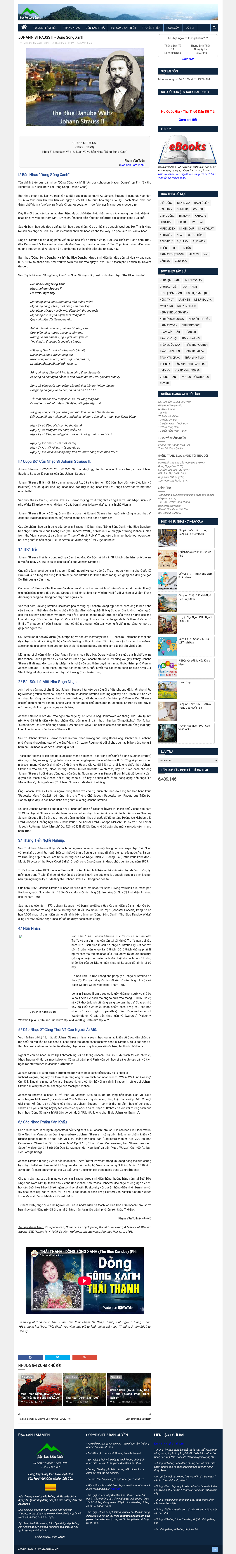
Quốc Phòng (196, 235)
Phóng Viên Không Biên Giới (174, 444)
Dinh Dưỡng (167, 215)
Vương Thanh (169, 376)
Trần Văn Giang (170, 357)
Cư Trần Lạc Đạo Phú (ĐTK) (173, 469)
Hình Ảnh (184, 215)
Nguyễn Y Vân (168, 325)
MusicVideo (167, 228)
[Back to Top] (215, 1549)
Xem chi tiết (188, 120)
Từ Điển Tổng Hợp (168, 427)
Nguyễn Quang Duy (172, 318)
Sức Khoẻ (199, 241)
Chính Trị (183, 209)
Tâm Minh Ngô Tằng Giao (190, 364)
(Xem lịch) (188, 58)
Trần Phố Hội (168, 338)
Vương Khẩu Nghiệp (187, 370)
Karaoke (200, 215)
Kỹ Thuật (198, 222)
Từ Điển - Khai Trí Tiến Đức (173, 423)
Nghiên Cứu (186, 228)
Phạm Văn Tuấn (84, 43)
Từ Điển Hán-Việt (167, 419)
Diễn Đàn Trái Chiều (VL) (171, 473)
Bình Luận (166, 209)
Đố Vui (190, 27)
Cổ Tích (198, 209)
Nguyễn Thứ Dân (199, 318)
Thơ (174, 247)
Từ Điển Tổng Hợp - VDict (172, 430)
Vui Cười (194, 254)
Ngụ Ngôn (173, 27)
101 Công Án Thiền (123, 27)
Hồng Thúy (167, 299)
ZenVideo (181, 260)
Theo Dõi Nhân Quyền (170, 448)
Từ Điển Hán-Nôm (168, 416)
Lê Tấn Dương (203, 299)
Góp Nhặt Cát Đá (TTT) (171, 477)
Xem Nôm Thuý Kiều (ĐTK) (173, 480)
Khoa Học (166, 222)
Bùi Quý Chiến (193, 280)
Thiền (163, 247)
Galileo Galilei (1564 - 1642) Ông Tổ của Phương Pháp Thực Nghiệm (129, 1393)
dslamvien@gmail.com (170, 1443)
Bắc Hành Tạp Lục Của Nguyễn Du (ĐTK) (181, 462)
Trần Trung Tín (170, 351)
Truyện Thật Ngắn (172, 254)
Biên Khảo (61, 43)
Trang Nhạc (71, 27)
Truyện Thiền (151, 27)
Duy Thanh (190, 286)
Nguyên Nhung (186, 306)
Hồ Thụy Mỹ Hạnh (197, 293)
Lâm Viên (184, 299)
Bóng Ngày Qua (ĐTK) (170, 466)
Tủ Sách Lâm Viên (45, 27)
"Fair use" (115, 1488)
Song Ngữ (166, 241)
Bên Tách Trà (95, 27)
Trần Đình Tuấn (194, 357)
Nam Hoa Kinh (166, 409)
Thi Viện (162, 412)
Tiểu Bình (190, 331)
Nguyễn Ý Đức (191, 325)
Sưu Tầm (182, 241)
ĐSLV (71, 43)
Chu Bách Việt (169, 286)
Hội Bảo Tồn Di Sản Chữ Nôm (174, 401)
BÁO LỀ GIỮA (201, 202)
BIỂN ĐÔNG (166, 202)
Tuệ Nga (165, 364)
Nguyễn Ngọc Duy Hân (174, 312)
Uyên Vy (165, 370)
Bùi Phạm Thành (170, 280)
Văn (206, 254)
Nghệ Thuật (206, 228)
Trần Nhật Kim (191, 338)
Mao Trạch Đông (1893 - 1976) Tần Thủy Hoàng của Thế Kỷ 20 (40, 1395)
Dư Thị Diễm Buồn (171, 293)
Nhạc (180, 235)
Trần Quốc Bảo (170, 344)
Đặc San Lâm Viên (132, 165)
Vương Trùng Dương (195, 376)
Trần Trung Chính (196, 344)
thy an (164, 383)
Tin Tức (186, 247)
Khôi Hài (182, 222)
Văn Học (165, 260)
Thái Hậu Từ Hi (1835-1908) (82, 1397)
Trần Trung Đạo (195, 351)
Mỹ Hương (166, 306)
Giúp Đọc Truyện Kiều (170, 405)
